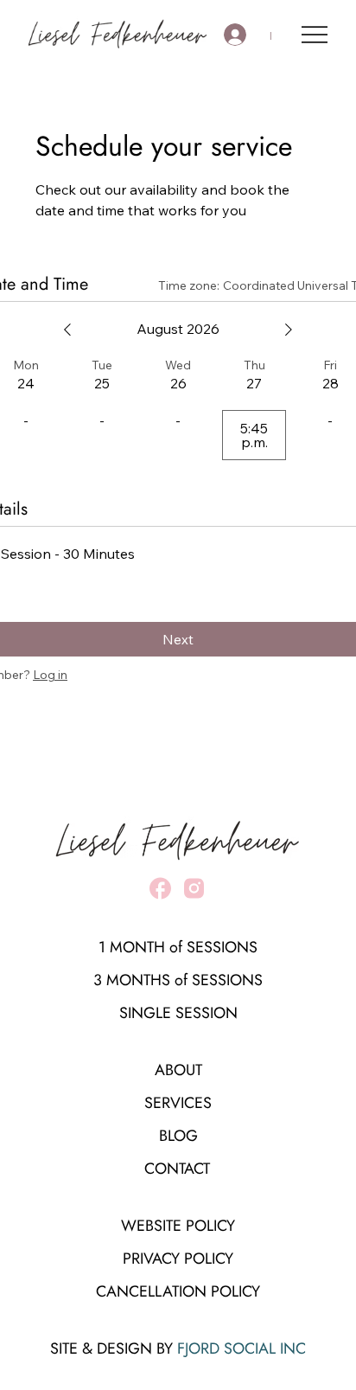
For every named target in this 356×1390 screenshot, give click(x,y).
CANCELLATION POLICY (178, 1291)
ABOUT (178, 1070)
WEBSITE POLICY (178, 1225)
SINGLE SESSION (178, 1013)
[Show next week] (288, 329)
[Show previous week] (67, 329)
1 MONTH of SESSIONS (178, 947)
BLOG (178, 1135)
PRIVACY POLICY (178, 1258)
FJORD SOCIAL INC (241, 1348)
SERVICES (178, 1103)
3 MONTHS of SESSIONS (178, 980)
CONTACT (177, 1168)
